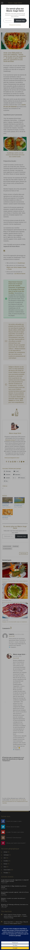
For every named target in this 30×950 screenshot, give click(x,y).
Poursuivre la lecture (15, 25)
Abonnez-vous (20, 20)
